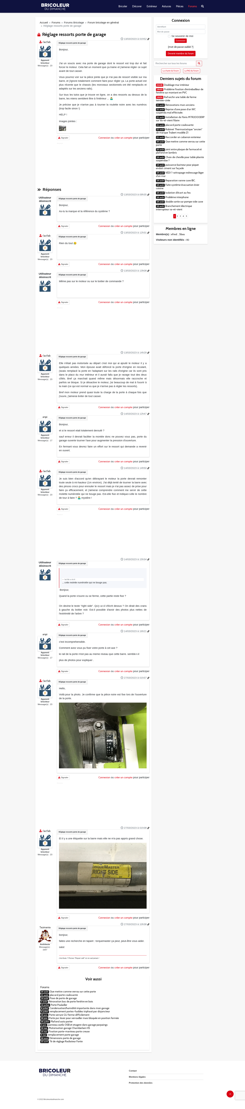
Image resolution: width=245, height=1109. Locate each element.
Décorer (137, 6)
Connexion (104, 137)
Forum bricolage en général (103, 22)
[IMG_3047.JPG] (62, 128)
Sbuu (182, 234)
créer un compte (123, 137)
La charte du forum (171, 70)
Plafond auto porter (62, 1021)
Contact (133, 1071)
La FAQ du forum (191, 70)
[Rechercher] (199, 63)
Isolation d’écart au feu (178, 192)
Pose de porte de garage (63, 998)
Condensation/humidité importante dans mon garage (79, 1008)
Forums (192, 6)
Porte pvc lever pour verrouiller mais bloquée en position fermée (84, 1018)
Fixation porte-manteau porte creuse (69, 1031)
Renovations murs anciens (180, 104)
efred (174, 234)
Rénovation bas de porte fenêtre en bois (71, 1001)
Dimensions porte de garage (65, 1038)
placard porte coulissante (64, 995)
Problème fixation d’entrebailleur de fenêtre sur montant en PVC (179, 91)
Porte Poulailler (59, 1004)
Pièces (179, 6)
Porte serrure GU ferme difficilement (69, 1014)
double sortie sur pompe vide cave (184, 201)
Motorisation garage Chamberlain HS (69, 1028)
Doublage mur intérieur (176, 84)
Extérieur (152, 6)
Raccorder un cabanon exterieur (183, 137)
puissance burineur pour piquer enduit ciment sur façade (177, 166)
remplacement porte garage (63, 1034)
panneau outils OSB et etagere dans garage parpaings (78, 1024)
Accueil (44, 22)
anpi (45, 416)
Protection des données (140, 1083)
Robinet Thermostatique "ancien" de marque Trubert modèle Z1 (179, 131)
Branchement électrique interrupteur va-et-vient (174, 207)
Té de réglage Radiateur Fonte (66, 1041)
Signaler (64, 138)
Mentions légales (137, 1077)
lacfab (46, 42)
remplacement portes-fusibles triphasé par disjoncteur (80, 1011)
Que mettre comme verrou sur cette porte (73, 991)
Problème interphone (177, 197)
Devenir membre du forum (181, 53)
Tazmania (45, 927)
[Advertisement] (103, 164)
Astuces (166, 6)
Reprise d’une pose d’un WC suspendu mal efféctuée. (176, 111)
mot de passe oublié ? (181, 46)
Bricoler (122, 6)
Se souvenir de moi (182, 36)
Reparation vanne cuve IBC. (180, 180)
